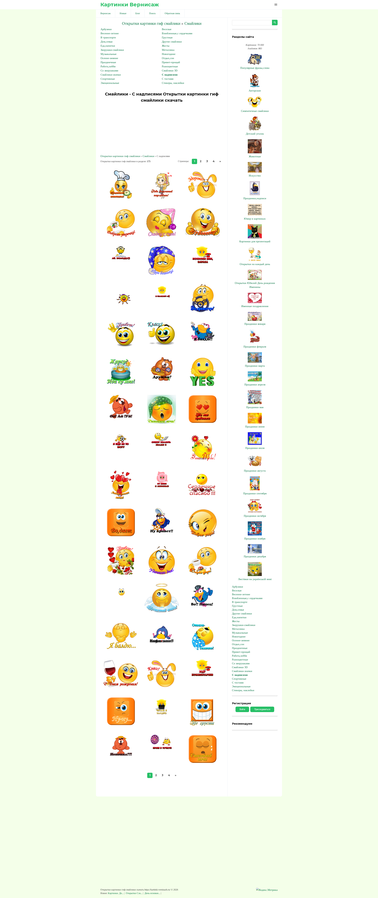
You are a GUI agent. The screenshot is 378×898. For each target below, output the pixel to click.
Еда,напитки (108, 45)
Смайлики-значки (111, 74)
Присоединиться (262, 709)
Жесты (165, 45)
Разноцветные (170, 66)
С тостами (167, 78)
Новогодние (168, 54)
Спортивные (108, 78)
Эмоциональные (110, 82)
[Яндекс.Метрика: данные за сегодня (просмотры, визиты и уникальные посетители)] (267, 890)
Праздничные (108, 62)
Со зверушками (109, 70)
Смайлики (192, 23)
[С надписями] (121, 198)
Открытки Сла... (134, 893)
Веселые (166, 29)
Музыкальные (109, 54)
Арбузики (106, 29)
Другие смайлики (172, 41)
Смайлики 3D (169, 70)
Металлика (168, 49)
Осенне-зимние (109, 58)
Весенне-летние (110, 33)
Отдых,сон (168, 58)
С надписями (169, 74)
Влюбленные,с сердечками (177, 33)
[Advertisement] (161, 129)
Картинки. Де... (116, 893)
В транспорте (108, 37)
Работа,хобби (108, 66)
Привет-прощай (171, 62)
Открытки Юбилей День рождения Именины (255, 285)
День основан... (152, 893)
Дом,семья (106, 41)
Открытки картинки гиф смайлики (151, 23)
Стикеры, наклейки (173, 82)
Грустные (167, 37)
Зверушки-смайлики (112, 49)
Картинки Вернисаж (129, 4)
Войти (242, 709)
